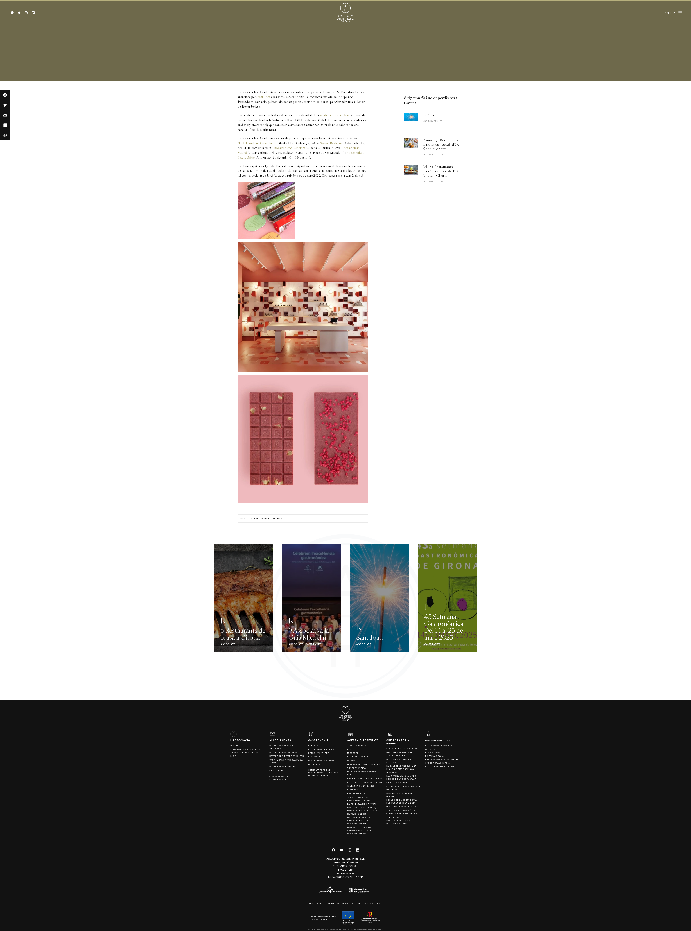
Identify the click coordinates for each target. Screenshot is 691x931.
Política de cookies (370, 904)
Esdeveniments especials (266, 518)
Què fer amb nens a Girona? (402, 807)
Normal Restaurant (332, 143)
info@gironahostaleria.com (345, 877)
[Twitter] (19, 13)
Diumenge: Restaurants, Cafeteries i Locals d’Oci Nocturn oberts (441, 145)
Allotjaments (280, 740)
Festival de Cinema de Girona (364, 782)
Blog (233, 756)
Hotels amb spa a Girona (439, 766)
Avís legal (315, 904)
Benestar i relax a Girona (401, 749)
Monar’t (352, 761)
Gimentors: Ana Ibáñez (360, 786)
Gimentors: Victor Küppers (363, 764)
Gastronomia (318, 740)
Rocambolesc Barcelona (290, 148)
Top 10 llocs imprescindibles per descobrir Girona (398, 820)
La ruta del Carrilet (398, 783)
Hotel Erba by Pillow (282, 767)
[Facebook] (12, 13)
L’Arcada (313, 745)
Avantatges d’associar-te (245, 749)
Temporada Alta (356, 768)
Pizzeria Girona (434, 756)
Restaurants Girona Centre (442, 760)
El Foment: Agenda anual (362, 804)
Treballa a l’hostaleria (244, 753)
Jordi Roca (263, 97)
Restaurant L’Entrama (321, 761)
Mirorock (353, 753)
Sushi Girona (433, 753)
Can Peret (314, 764)
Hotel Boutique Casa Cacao (257, 143)
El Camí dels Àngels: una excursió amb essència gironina (401, 769)
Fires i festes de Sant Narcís (365, 779)
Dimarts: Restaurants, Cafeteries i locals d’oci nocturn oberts (362, 830)
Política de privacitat (340, 904)
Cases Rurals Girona (438, 763)
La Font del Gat (317, 757)
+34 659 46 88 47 (345, 873)
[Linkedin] (33, 13)
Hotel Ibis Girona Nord (283, 752)
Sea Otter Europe (358, 757)
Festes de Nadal (357, 794)
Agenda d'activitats (363, 740)
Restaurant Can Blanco (322, 749)
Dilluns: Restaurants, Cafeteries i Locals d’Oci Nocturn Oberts (441, 171)
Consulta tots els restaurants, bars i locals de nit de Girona (324, 772)
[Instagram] (26, 13)
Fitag (350, 749)
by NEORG (378, 929)
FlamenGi (352, 790)
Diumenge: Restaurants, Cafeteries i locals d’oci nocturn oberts (362, 811)
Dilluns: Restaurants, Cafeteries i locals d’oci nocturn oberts (362, 821)
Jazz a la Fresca (357, 745)
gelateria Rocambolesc (335, 115)
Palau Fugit (276, 770)
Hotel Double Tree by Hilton (286, 756)
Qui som (235, 746)
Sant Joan (430, 115)
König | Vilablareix (319, 753)
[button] (5, 95)
